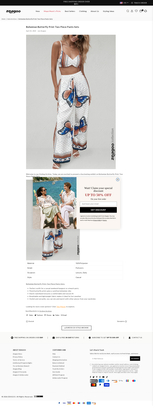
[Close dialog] (117, 179)
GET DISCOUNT (98, 210)
